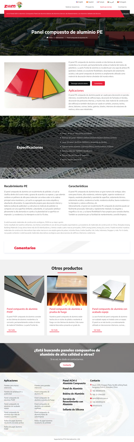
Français (101, 2)
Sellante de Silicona (94, 13)
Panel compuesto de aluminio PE (42, 393)
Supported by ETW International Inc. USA (67, 439)
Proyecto (90, 7)
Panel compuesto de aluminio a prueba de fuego (66, 310)
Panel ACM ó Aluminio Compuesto (22, 13)
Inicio (8, 13)
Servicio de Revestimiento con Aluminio (73, 13)
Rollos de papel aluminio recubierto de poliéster (43, 422)
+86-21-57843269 (98, 394)
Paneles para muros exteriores (11, 386)
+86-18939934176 (98, 391)
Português (122, 2)
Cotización (125, 14)
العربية (112, 2)
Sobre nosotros (72, 7)
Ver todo (11, 330)
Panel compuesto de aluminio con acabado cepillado (42, 406)
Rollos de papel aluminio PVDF (13, 428)
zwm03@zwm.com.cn (100, 398)
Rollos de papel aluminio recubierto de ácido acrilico (14, 422)
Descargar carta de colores (79, 83)
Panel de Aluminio (40, 13)
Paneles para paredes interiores (42, 386)
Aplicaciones (106, 7)
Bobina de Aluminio (53, 13)
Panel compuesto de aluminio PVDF (22, 310)
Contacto (122, 7)
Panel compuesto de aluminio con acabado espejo (109, 310)
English (80, 2)
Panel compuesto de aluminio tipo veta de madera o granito (12, 414)
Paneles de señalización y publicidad (13, 393)
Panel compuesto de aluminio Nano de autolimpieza (42, 414)
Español (90, 2)
